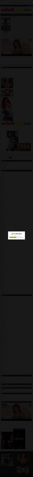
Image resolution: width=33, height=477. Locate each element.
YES (12, 237)
